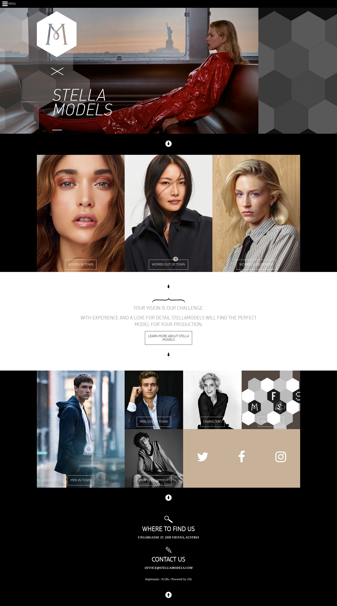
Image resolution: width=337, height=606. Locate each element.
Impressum (152, 579)
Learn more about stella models (168, 337)
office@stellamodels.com (168, 567)
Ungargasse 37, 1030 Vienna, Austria (168, 537)
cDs (189, 579)
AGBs (165, 579)
